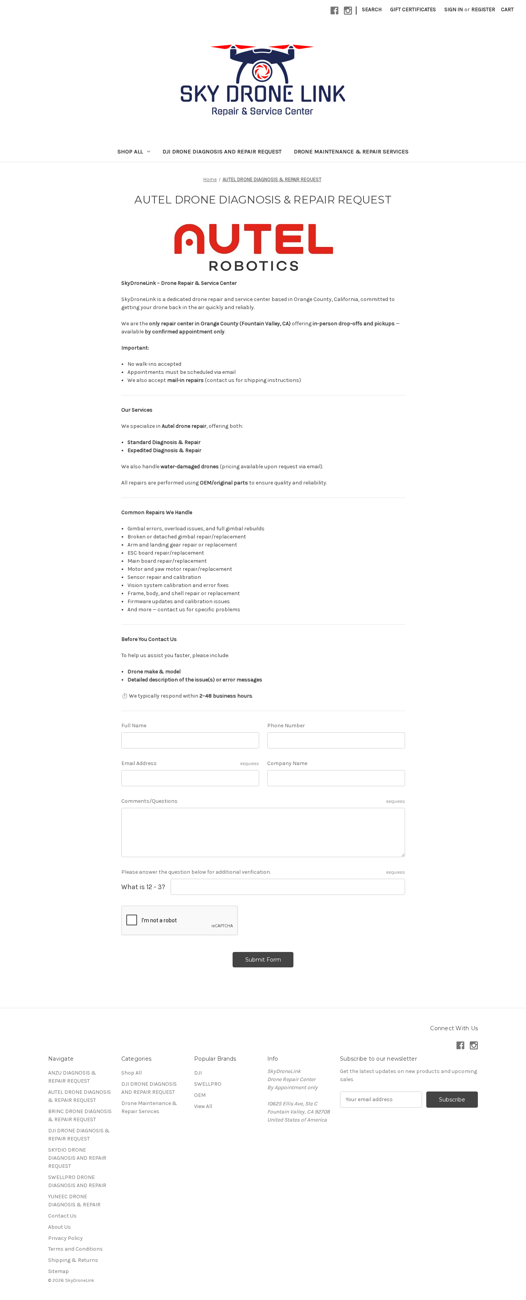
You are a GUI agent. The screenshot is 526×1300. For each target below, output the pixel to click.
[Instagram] (348, 11)
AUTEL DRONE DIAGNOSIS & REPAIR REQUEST (79, 1096)
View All (203, 1106)
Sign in (453, 9)
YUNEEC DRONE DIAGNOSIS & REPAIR (74, 1200)
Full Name (133, 725)
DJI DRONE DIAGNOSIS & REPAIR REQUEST (79, 1134)
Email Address (190, 763)
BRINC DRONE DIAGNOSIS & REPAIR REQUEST (80, 1115)
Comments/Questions (263, 801)
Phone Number (286, 725)
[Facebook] (334, 11)
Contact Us (62, 1216)
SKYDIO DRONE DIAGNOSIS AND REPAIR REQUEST (77, 1158)
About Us (59, 1227)
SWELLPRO (207, 1084)
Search (372, 9)
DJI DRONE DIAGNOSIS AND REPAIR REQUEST (221, 151)
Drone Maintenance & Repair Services (351, 151)
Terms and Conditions (75, 1249)
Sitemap (58, 1271)
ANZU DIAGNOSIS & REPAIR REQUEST (72, 1077)
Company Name (287, 763)
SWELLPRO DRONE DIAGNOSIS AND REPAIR (77, 1181)
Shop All (130, 151)
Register (483, 9)
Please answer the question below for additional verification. (263, 872)
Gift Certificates (413, 9)
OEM (200, 1095)
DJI (198, 1073)
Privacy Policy (65, 1238)
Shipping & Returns (73, 1260)
